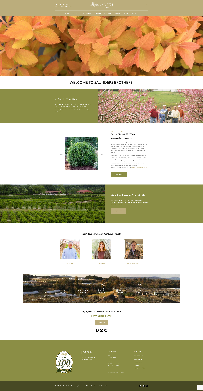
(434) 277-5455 (64, 4)
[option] (81, 153)
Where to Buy (139, 356)
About (125, 13)
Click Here (85, 357)
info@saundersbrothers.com (63, 6)
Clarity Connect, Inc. (103, 386)
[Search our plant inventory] (147, 5)
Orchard (98, 13)
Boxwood (76, 13)
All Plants (87, 13)
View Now (118, 211)
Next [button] (102, 154)
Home (67, 13)
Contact (135, 13)
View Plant (119, 174)
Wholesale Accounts (112, 13)
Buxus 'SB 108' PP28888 (123, 134)
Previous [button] (62, 154)
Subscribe (101, 322)
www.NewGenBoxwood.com (139, 167)
